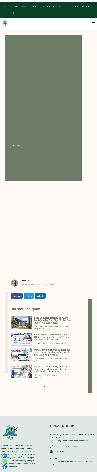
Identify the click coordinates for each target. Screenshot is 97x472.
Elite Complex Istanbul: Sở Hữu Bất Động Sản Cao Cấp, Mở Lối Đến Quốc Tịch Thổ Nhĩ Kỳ (52, 320)
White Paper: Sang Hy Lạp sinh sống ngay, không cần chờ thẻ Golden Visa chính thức (51, 369)
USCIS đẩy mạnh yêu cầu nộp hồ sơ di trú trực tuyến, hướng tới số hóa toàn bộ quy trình (52, 352)
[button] (93, 23)
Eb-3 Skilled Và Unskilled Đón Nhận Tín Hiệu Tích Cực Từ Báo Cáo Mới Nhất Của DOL (51, 337)
